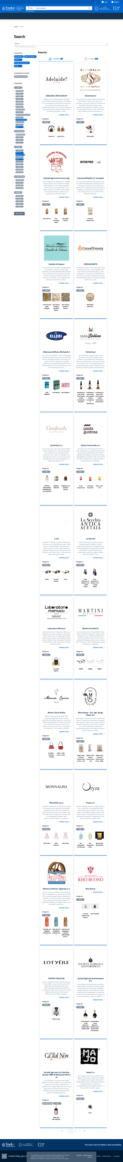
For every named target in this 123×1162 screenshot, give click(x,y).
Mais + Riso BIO (99, 487)
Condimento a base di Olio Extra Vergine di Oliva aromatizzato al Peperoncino (90, 398)
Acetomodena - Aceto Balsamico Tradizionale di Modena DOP (85, 1025)
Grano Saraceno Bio (81, 487)
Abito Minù (65, 843)
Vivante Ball (90, 136)
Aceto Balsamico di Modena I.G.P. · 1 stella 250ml (85, 583)
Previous (41, 215)
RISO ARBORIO (47, 393)
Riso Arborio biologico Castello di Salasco (56, 307)
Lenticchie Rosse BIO (90, 487)
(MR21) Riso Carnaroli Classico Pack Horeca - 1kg (81, 758)
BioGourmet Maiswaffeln (99, 844)
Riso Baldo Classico (65, 219)
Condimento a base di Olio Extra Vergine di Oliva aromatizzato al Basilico (81, 397)
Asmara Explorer (56, 580)
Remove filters (19, 213)
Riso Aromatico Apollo (56, 220)
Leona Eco (51, 136)
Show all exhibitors (30, 11)
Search (17, 43)
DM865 (81, 669)
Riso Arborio (47, 219)
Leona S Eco (60, 136)
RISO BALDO (56, 392)
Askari (47, 579)
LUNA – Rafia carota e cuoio (61, 754)
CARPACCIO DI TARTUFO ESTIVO (65, 488)
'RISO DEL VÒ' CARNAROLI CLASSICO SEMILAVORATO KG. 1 (65, 933)
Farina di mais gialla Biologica (47, 306)
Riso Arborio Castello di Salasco (65, 306)
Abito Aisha (47, 843)
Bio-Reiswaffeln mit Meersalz (81, 845)
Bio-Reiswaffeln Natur (90, 845)
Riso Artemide (95, 914)
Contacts (116, 1156)
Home (16, 26)
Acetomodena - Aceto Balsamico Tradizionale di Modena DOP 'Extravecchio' (95, 1026)
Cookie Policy (87, 1155)
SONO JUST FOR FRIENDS (56, 1118)
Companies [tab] (57, 59)
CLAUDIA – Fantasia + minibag (51, 755)
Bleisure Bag (56, 1019)
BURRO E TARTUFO (56, 487)
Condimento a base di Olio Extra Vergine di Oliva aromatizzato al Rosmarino (99, 397)
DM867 (99, 669)
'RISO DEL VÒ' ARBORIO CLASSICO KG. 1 (47, 932)
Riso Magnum (65, 392)
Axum (65, 579)
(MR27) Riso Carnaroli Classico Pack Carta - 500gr (99, 758)
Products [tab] (93, 59)
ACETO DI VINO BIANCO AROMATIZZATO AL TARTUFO (47, 488)
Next (72, 215)
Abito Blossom (56, 844)
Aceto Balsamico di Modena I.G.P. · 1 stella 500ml (95, 583)
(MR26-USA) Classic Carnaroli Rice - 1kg (90, 758)
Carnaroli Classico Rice (90, 219)
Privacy (79, 1155)
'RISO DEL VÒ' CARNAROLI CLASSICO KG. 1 (56, 932)
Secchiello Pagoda (56, 670)
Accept (90, 1157)
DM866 (90, 669)
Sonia (90, 1113)
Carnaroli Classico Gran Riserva (85, 915)
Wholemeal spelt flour (90, 305)
